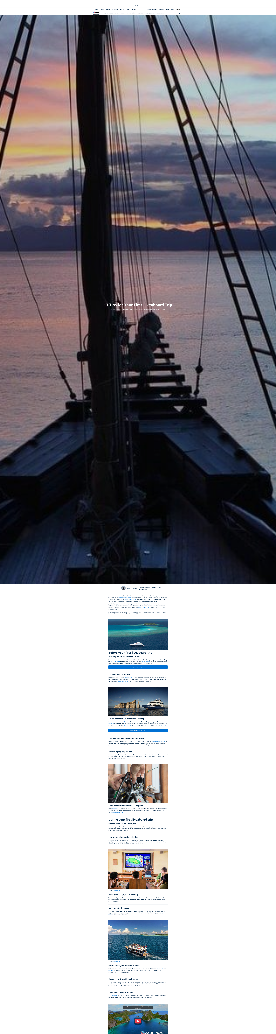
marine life (128, 604)
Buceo (117, 13)
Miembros (134, 9)
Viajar (122, 13)
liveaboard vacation (143, 607)
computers (131, 984)
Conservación (115, 9)
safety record (128, 677)
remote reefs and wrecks (125, 597)
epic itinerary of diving (131, 599)
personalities (160, 969)
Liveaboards (111, 596)
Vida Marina (160, 13)
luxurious (111, 723)
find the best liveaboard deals (138, 730)
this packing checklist (117, 812)
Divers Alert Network (123, 681)
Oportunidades (150, 13)
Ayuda (172, 9)
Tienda (127, 9)
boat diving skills (145, 661)
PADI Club (108, 9)
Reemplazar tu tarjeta (164, 9)
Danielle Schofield (132, 588)
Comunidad (140, 13)
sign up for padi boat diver (138, 667)
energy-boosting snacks (158, 741)
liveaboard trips (149, 604)
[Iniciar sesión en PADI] (182, 13)
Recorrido (122, 9)
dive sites (119, 604)
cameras (124, 984)
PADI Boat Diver (115, 661)
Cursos (102, 9)
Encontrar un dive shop (152, 9)
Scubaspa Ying (116, 890)
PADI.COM (96, 9)
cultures (110, 970)
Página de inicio (108, 13)
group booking (127, 725)
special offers (122, 722)
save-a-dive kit (116, 808)
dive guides (114, 995)
